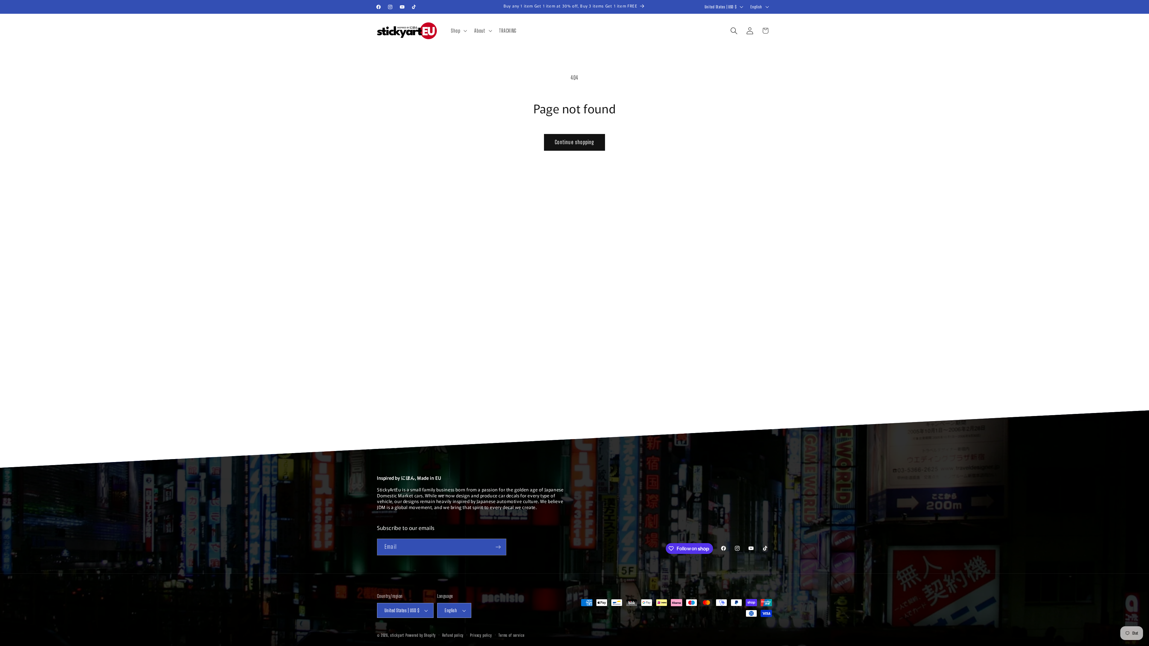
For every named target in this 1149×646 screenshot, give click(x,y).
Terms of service (511, 635)
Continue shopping (574, 142)
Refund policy (452, 635)
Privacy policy (481, 635)
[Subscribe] (498, 547)
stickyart (397, 635)
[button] (458, 30)
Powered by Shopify (420, 635)
